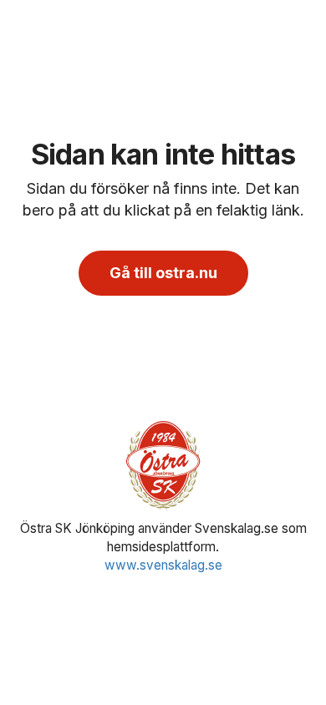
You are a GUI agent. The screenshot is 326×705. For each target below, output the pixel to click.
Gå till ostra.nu (163, 272)
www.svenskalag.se (163, 565)
